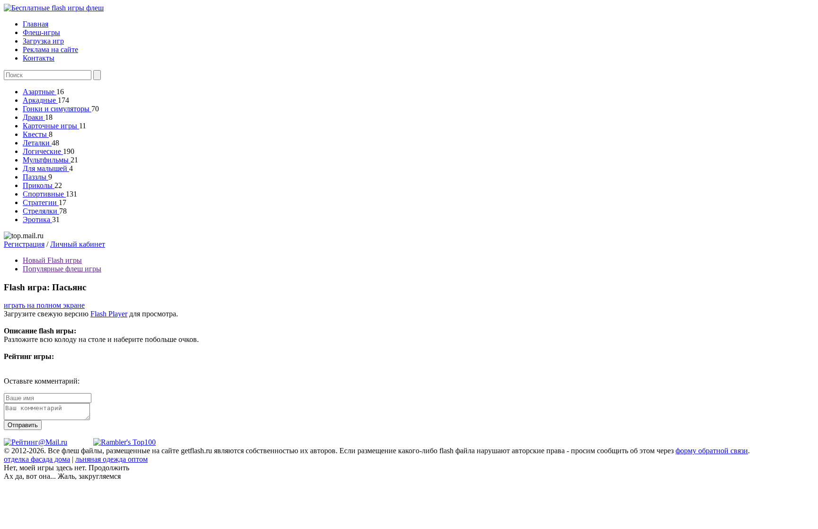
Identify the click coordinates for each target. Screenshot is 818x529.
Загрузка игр (43, 41)
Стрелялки (41, 211)
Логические (43, 151)
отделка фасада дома (37, 459)
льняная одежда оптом (111, 459)
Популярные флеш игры (62, 269)
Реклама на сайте (50, 49)
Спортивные (44, 194)
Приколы (38, 185)
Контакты (38, 58)
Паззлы (35, 177)
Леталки (37, 143)
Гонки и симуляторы (57, 109)
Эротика (37, 219)
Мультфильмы (47, 160)
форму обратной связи (712, 451)
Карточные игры (51, 126)
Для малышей (46, 168)
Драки (34, 117)
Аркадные (40, 100)
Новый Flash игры (52, 260)
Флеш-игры (41, 32)
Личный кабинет (77, 244)
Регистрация (24, 244)
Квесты (36, 134)
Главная (35, 24)
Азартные (39, 92)
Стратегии (41, 202)
